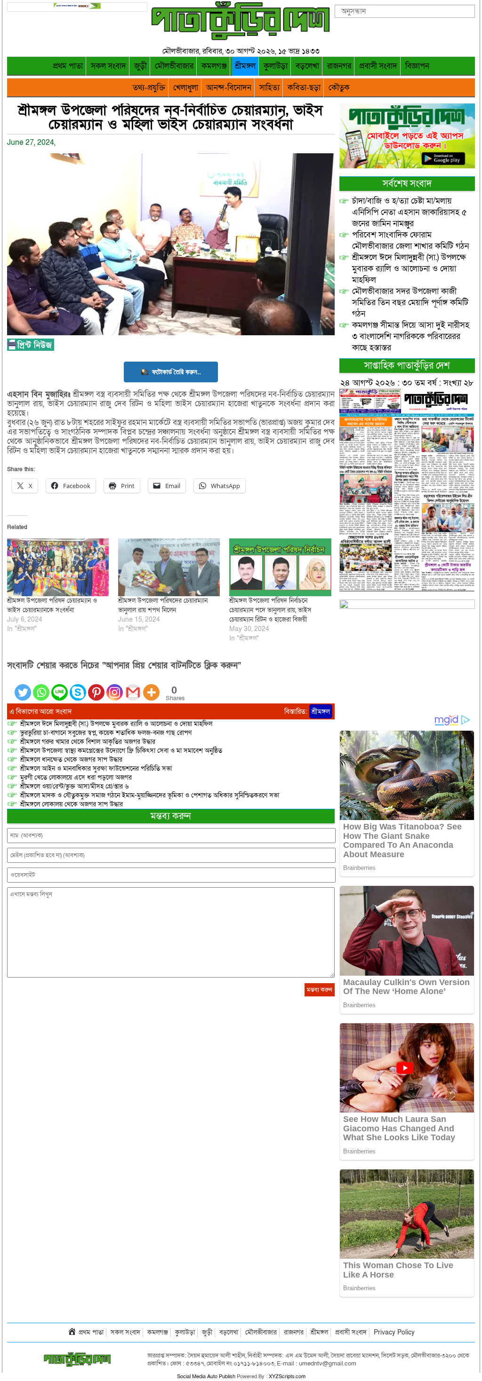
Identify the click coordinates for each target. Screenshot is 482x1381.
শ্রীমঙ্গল (245, 66)
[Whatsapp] (41, 687)
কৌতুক (339, 87)
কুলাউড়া (276, 66)
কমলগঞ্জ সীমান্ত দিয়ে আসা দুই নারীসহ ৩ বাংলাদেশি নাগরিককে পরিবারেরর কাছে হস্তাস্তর (410, 336)
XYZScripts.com (287, 1376)
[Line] (59, 687)
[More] (151, 687)
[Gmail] (133, 687)
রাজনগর (339, 66)
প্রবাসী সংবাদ (378, 66)
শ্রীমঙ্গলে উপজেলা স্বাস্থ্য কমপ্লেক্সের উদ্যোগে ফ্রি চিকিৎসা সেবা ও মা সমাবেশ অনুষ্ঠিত (121, 750)
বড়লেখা (307, 66)
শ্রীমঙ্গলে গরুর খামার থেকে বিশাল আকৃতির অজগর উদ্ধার (87, 741)
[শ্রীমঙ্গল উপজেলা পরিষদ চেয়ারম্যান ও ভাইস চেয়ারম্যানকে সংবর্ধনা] (58, 567)
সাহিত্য (269, 87)
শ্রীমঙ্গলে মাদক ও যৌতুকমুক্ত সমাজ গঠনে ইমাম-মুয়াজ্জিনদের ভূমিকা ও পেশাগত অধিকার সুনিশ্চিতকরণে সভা (149, 795)
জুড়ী (140, 66)
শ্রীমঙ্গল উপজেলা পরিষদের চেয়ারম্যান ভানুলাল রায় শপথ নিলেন (163, 605)
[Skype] (78, 687)
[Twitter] (23, 687)
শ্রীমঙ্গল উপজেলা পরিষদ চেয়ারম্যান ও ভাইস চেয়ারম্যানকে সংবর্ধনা (52, 605)
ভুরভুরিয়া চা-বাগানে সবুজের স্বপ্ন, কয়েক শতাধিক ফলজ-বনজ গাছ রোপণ (106, 732)
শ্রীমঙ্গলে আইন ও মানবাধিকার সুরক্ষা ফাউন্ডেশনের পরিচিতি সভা (96, 768)
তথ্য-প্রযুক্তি (149, 87)
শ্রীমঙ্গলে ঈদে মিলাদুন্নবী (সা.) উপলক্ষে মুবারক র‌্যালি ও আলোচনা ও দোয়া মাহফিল (116, 723)
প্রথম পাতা (68, 66)
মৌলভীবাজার (174, 66)
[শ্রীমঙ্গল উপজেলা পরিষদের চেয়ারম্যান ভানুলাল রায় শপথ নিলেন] (169, 567)
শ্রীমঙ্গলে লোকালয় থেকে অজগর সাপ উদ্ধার (71, 804)
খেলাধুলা (185, 87)
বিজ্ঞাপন (417, 66)
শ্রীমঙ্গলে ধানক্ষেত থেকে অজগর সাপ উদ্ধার (71, 759)
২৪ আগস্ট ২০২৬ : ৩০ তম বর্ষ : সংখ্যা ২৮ (407, 383)
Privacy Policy (394, 1332)
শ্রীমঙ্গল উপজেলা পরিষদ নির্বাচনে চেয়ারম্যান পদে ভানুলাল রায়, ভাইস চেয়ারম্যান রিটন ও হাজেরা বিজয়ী (270, 610)
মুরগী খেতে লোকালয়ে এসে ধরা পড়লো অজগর (76, 777)
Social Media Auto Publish (206, 1376)
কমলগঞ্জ (214, 66)
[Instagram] (114, 687)
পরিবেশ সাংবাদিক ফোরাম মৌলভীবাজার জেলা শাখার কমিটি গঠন (410, 240)
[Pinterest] (96, 687)
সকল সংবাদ (108, 66)
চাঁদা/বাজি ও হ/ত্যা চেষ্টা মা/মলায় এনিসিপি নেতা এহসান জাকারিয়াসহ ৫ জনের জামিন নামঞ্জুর (409, 212)
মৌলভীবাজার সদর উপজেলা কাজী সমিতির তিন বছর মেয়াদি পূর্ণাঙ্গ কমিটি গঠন (410, 302)
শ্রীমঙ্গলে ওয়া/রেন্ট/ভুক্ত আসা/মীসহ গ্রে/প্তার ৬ (74, 786)
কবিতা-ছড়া (304, 87)
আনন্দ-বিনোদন (228, 87)
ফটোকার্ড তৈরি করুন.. (176, 372)
